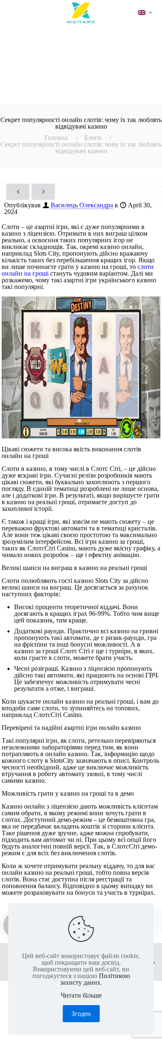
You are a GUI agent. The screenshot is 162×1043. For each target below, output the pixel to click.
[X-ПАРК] (81, 12)
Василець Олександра (82, 205)
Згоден (81, 1013)
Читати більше (81, 995)
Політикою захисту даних (95, 979)
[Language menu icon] (145, 12)
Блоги (92, 137)
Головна (56, 137)
